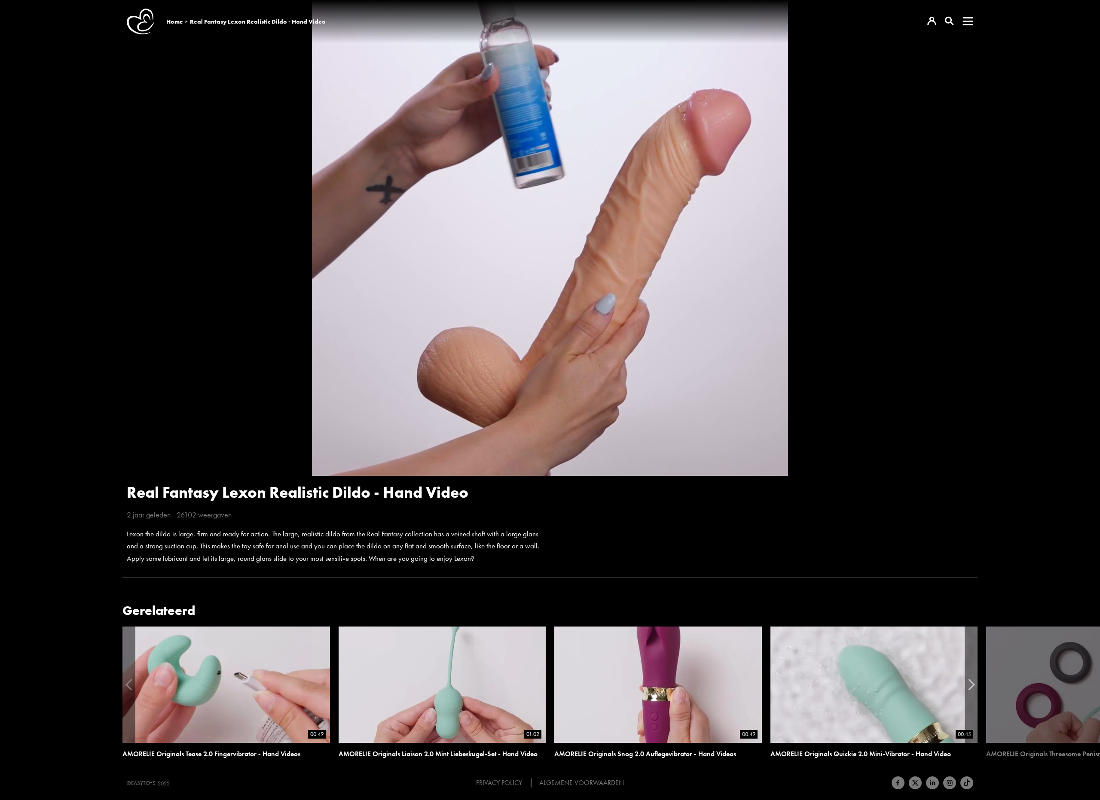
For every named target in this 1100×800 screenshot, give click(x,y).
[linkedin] (932, 782)
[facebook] (898, 782)
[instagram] (949, 782)
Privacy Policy (499, 783)
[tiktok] (966, 782)
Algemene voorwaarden (581, 783)
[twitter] (915, 782)
